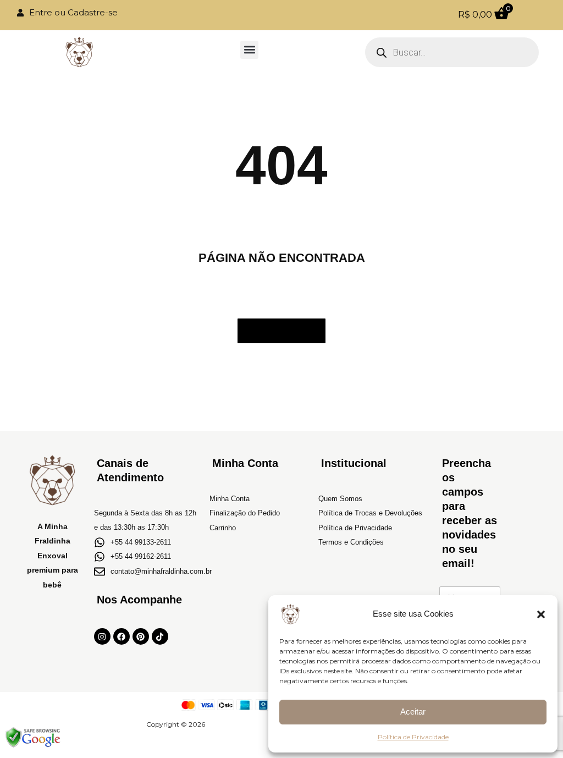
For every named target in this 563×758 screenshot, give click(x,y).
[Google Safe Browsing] (32, 737)
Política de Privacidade (413, 737)
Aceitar (413, 711)
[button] (541, 614)
